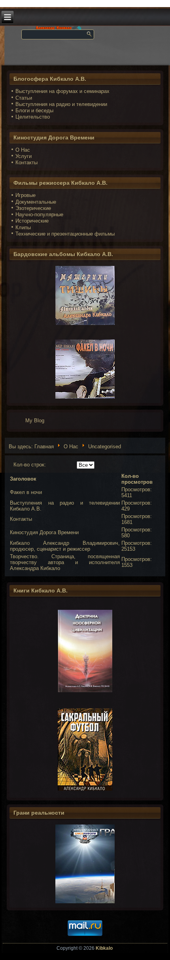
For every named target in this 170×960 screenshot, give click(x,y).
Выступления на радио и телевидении (61, 104)
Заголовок (23, 479)
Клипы (23, 227)
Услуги (23, 156)
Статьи (23, 98)
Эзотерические (33, 208)
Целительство (32, 117)
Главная (44, 446)
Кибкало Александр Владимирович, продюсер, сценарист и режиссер (65, 546)
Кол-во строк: (29, 465)
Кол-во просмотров (137, 479)
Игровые (25, 195)
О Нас (22, 150)
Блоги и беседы (34, 110)
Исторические (32, 221)
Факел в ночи (26, 492)
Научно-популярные (39, 214)
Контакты (26, 162)
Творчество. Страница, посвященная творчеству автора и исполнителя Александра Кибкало (65, 562)
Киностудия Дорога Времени (44, 532)
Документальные (35, 202)
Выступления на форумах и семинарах (62, 91)
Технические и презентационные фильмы (65, 234)
